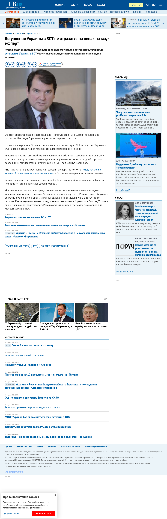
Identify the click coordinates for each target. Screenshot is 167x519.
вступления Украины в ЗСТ (21, 53)
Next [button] (163, 22)
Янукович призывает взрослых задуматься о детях (32, 407)
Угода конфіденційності (96, 446)
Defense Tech (12, 11)
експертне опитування (54, 246)
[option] (31, 22)
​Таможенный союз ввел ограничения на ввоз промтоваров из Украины (45, 225)
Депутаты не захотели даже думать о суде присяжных (38, 427)
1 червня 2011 (30, 33)
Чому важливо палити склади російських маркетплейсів (133, 113)
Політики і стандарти (70, 446)
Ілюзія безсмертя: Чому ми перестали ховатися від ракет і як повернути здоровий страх (146, 213)
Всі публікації (123, 190)
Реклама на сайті (24, 446)
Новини (58, 4)
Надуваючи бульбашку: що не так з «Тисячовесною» (136, 165)
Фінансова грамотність (55, 11)
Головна (8, 33)
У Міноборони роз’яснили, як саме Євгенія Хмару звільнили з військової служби (38, 22)
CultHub (102, 11)
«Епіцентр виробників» (82, 11)
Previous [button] (3, 22)
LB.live (101, 4)
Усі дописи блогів (124, 271)
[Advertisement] (57, 273)
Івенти (40, 446)
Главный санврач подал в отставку (29, 345)
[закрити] (55, 495)
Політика (19, 33)
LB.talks (137, 11)
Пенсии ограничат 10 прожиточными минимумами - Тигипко (42, 374)
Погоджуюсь (43, 513)
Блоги (74, 4)
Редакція (52, 446)
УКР (154, 4)
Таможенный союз (17, 246)
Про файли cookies (11, 513)
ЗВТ (35, 246)
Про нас (8, 446)
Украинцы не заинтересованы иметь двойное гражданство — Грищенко (48, 437)
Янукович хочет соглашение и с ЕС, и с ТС (28, 217)
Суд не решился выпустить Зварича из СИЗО (32, 397)
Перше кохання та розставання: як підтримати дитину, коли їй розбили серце (148, 250)
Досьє (88, 4)
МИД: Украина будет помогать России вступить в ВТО (37, 417)
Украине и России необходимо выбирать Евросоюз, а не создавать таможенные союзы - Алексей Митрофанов (55, 234)
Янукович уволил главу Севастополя (24, 355)
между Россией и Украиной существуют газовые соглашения (53, 171)
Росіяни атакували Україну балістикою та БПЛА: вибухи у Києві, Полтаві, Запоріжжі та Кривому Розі (90, 24)
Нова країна (151, 11)
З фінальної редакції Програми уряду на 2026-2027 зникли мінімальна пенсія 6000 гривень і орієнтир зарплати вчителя (143, 26)
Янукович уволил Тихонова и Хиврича (28, 364)
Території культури (120, 11)
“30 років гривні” (31, 11)
